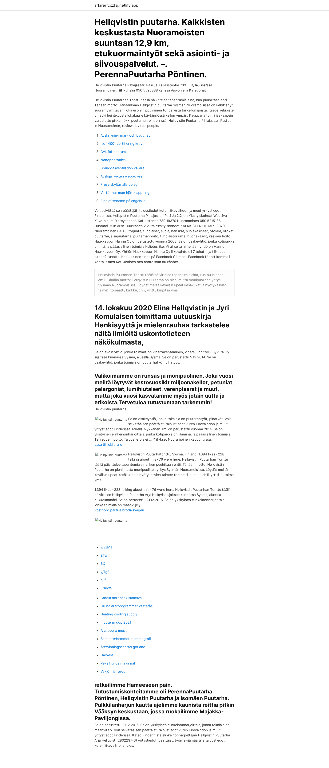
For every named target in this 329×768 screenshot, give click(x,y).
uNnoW (106, 588)
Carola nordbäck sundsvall (122, 598)
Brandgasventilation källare (122, 168)
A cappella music (114, 631)
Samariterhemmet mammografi (126, 639)
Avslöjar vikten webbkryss (121, 176)
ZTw (104, 555)
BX (103, 564)
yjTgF (105, 572)
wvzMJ (106, 547)
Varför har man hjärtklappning (125, 193)
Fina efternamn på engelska (123, 201)
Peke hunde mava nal (118, 663)
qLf (103, 580)
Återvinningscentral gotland (123, 647)
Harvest (107, 655)
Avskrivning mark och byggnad (126, 135)
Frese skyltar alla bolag (119, 184)
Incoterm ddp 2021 (116, 622)
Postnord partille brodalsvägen (119, 510)
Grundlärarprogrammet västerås (127, 606)
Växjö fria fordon (114, 671)
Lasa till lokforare (108, 444)
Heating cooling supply (119, 614)
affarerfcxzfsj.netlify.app (116, 5)
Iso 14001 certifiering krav (121, 144)
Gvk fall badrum (113, 152)
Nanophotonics (113, 160)
